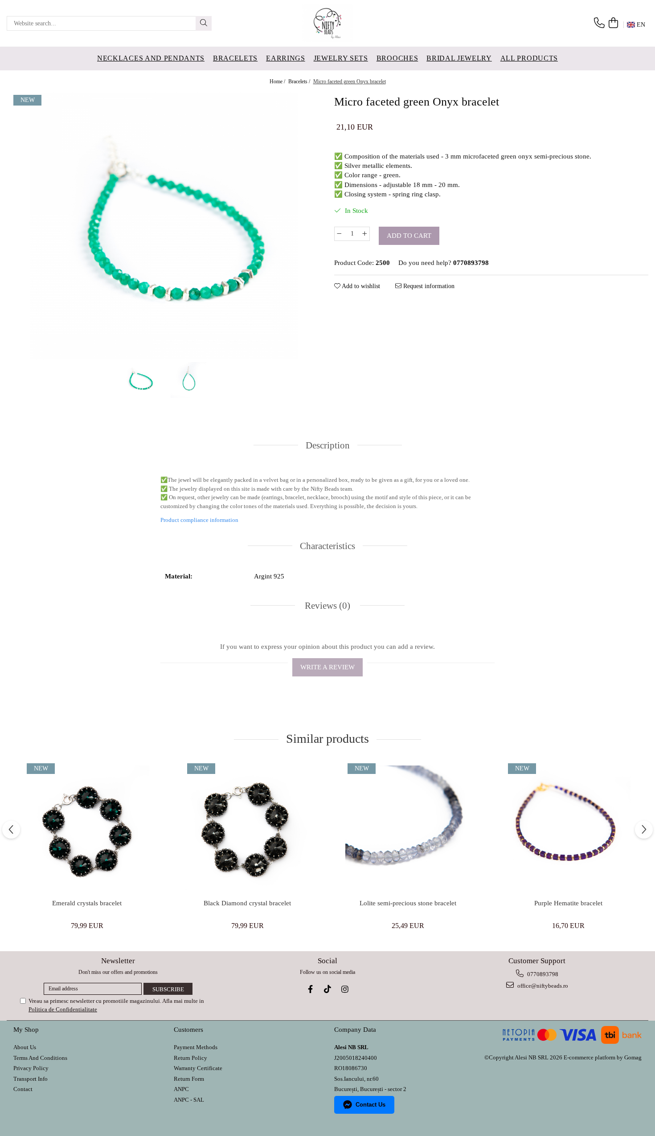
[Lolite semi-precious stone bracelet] (408, 828)
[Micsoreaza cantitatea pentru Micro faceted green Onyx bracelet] (339, 234)
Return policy (190, 1058)
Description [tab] (328, 445)
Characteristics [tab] (327, 546)
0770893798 (542, 974)
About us (24, 1047)
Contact (23, 1089)
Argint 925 (269, 576)
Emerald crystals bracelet (87, 903)
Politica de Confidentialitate (63, 1009)
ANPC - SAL (189, 1099)
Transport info (30, 1078)
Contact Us (370, 1104)
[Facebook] (310, 989)
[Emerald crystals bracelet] (87, 828)
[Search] (204, 23)
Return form (189, 1078)
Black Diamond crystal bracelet (247, 903)
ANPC (181, 1089)
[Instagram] (345, 989)
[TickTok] (328, 989)
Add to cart (409, 235)
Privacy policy (31, 1068)
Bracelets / (299, 81)
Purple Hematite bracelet (568, 903)
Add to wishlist (360, 286)
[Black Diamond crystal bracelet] (247, 828)
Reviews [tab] (326, 605)
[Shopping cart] (613, 23)
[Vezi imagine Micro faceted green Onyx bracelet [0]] (139, 380)
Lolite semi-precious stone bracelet (408, 903)
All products (529, 58)
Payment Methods (195, 1047)
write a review (327, 667)
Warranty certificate (198, 1068)
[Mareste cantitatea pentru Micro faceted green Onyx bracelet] (365, 234)
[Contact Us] (599, 23)
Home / (278, 81)
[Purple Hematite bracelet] (568, 828)
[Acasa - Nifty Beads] (327, 23)
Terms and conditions (40, 1058)
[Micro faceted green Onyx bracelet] (164, 226)
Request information (427, 286)
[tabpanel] (164, 226)
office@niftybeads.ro (542, 985)
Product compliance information (199, 520)
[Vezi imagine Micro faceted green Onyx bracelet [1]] (188, 380)
